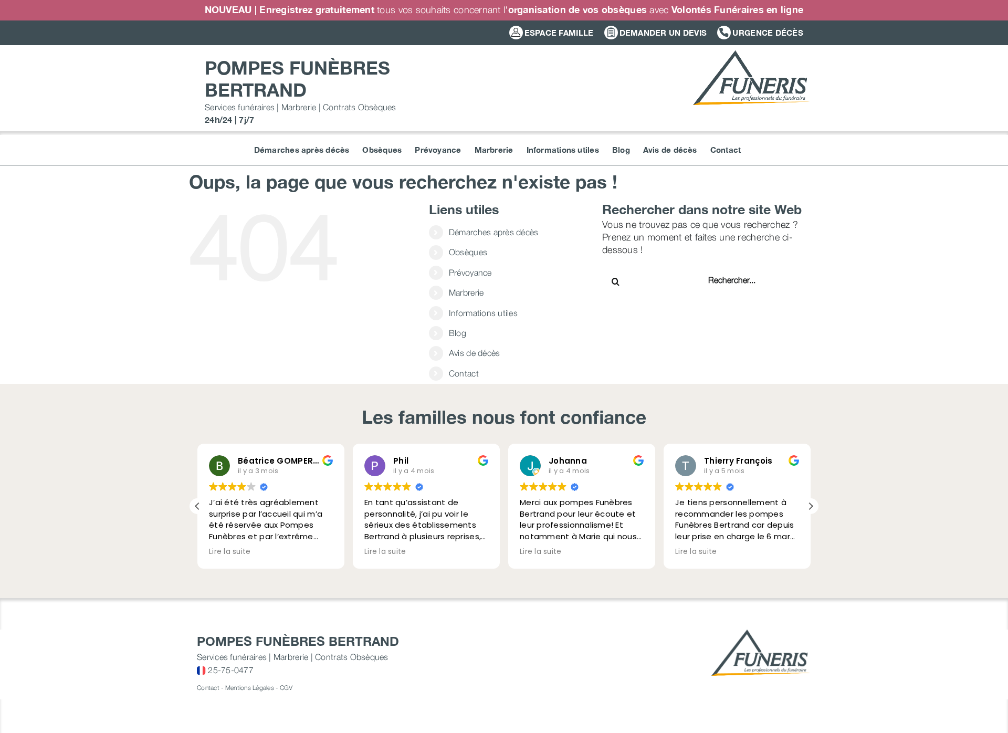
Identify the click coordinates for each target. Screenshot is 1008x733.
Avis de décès (474, 353)
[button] (810, 506)
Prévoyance (470, 272)
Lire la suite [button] (230, 552)
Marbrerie (466, 292)
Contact (464, 373)
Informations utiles (483, 313)
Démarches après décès (494, 232)
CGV (286, 688)
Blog (457, 333)
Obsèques (468, 252)
